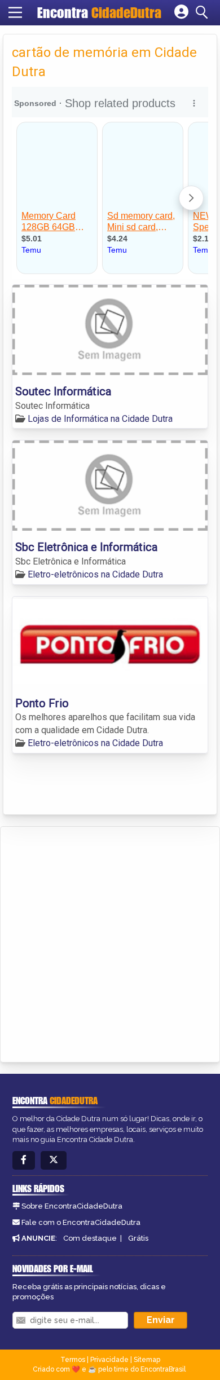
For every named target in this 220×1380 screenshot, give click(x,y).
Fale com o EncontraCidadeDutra (80, 1222)
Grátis (138, 1238)
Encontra (99, 12)
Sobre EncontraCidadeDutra (71, 1206)
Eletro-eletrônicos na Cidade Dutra (95, 574)
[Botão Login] (181, 12)
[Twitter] (54, 1160)
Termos (72, 1360)
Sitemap (147, 1360)
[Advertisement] (110, 942)
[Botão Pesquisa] (203, 12)
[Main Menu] (15, 12)
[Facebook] (23, 1160)
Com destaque (90, 1238)
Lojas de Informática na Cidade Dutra (100, 418)
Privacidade (109, 1360)
